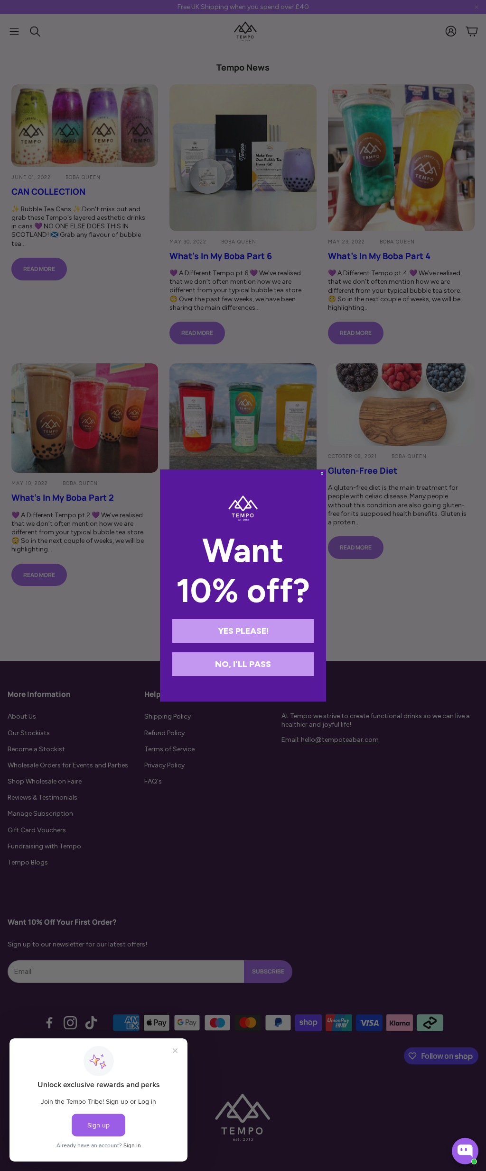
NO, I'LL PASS (243, 664)
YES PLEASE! (243, 631)
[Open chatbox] (465, 1151)
